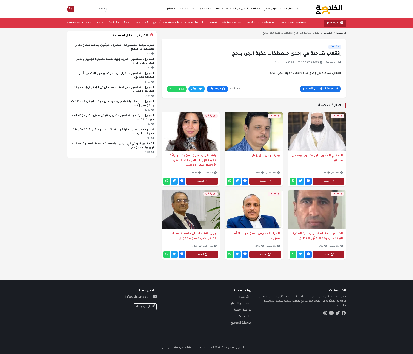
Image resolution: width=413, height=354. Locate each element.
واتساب (175, 88)
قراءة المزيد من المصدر (318, 88)
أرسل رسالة (143, 306)
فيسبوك (215, 88)
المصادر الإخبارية (239, 304)
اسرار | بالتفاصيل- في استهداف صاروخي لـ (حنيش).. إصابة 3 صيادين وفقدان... (114, 89)
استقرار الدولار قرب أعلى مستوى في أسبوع (165, 22)
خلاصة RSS (243, 316)
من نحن (166, 347)
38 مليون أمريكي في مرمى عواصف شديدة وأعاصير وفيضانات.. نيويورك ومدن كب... (112, 145)
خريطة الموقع (241, 323)
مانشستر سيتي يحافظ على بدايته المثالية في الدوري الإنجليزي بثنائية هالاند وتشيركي (244, 22)
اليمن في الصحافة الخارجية (232, 9)
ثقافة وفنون (205, 9)
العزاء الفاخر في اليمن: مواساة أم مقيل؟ (257, 236)
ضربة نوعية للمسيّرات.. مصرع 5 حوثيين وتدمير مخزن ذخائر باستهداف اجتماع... (114, 47)
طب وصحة (187, 9)
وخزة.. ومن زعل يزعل (266, 155)
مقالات (255, 9)
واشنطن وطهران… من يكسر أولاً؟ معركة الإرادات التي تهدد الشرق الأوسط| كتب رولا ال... (193, 160)
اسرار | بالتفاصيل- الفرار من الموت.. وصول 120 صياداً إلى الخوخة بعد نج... (116, 75)
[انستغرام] (325, 314)
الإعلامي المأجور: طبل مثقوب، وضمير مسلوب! (317, 158)
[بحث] (70, 9)
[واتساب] (293, 181)
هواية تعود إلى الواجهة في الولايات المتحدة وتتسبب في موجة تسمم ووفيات (91, 22)
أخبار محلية (286, 9)
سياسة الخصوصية (185, 347)
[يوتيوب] (331, 314)
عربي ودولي (270, 9)
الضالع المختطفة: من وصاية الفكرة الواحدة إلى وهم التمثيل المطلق (318, 236)
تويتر (194, 88)
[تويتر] (300, 181)
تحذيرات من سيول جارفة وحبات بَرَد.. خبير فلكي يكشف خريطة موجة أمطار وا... (113, 131)
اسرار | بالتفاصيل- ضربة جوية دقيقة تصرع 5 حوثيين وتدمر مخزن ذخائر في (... (115, 61)
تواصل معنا (242, 310)
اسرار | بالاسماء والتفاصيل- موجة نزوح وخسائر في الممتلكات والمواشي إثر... (112, 103)
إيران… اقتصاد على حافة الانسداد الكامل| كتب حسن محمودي (194, 236)
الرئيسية (302, 9)
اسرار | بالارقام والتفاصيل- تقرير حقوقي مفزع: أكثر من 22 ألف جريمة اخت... (113, 117)
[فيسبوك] (308, 181)
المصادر (172, 9)
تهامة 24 (331, 62)
